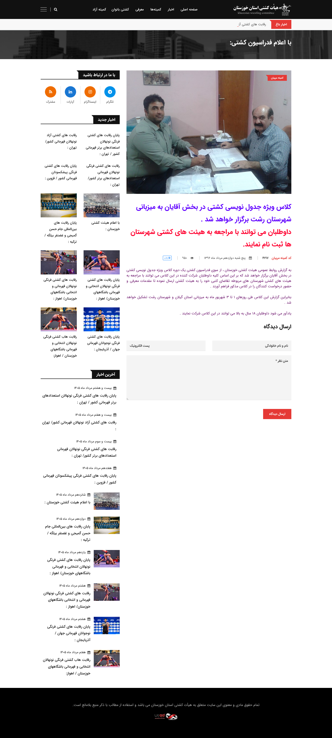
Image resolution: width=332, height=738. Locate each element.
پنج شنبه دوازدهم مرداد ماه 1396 (224, 258)
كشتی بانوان (120, 9)
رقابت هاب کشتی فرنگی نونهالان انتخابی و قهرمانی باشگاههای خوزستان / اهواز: (66, 666)
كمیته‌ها (155, 9)
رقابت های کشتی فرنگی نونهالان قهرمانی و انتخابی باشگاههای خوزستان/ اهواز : (66, 600)
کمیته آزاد (99, 9)
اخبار (171, 9)
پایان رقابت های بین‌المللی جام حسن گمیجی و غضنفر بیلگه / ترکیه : (67, 533)
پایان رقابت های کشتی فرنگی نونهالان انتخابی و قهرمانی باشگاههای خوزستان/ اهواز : (68, 566)
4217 (276, 258)
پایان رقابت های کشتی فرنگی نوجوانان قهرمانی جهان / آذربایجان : (103, 343)
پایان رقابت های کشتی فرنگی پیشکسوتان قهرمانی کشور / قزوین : (61, 172)
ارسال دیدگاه (277, 414)
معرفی (140, 9)
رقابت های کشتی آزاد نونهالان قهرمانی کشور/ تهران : (229, 24)
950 (184, 258)
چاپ (166, 258)
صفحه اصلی (189, 9)
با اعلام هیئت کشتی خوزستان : (67, 502)
